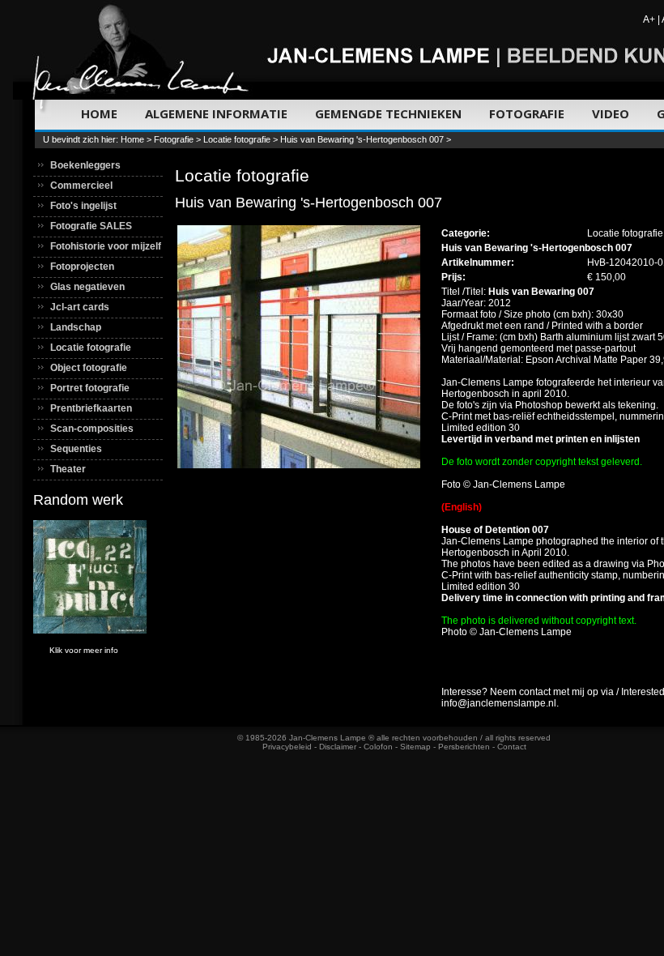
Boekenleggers (85, 165)
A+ (649, 19)
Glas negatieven (87, 286)
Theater (68, 469)
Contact (511, 746)
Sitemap (415, 746)
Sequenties (76, 449)
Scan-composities (92, 428)
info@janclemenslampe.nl (498, 703)
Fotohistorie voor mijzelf (105, 246)
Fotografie (526, 113)
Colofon (378, 746)
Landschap (75, 327)
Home (99, 113)
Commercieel (81, 185)
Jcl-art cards (79, 307)
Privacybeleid (287, 746)
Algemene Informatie (216, 113)
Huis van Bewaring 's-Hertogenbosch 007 (362, 139)
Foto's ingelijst (83, 205)
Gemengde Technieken (388, 113)
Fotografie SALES (91, 226)
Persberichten (464, 746)
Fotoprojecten (82, 266)
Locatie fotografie (236, 139)
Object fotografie (88, 367)
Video (610, 113)
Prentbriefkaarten (91, 408)
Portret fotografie (90, 388)
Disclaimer (337, 746)
